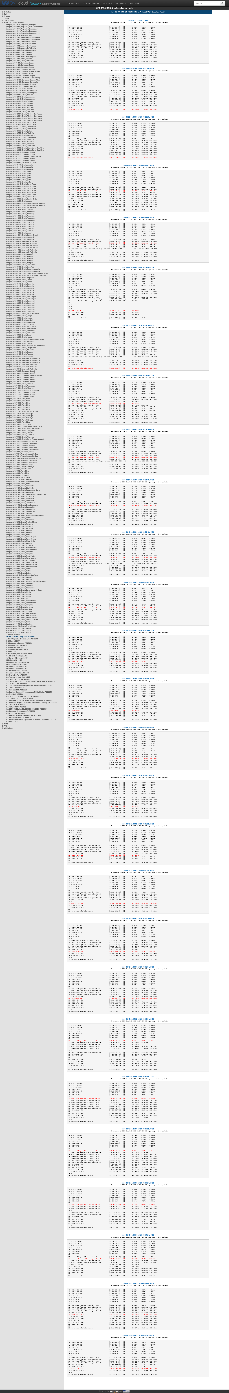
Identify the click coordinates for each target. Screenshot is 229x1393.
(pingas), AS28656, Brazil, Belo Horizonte (21, 562)
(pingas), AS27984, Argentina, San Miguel (21, 460)
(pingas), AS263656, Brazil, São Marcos (21, 207)
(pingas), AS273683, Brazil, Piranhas (20, 437)
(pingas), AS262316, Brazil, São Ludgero (21, 90)
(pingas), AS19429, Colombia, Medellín (20, 69)
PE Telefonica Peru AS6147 (16, 675)
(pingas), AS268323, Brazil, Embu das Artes (22, 313)
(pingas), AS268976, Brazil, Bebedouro (20, 330)
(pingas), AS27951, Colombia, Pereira (20, 452)
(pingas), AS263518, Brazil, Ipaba (18, 171)
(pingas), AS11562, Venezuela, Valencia (21, 48)
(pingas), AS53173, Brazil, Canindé (19, 622)
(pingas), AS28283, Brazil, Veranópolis (20, 560)
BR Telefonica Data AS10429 (17, 649)
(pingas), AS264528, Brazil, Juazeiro (20, 222)
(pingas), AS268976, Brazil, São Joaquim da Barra (25, 339)
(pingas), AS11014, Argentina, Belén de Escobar (24, 27)
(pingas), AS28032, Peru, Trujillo (18, 477)
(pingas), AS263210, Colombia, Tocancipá (22, 163)
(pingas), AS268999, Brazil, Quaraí (19, 343)
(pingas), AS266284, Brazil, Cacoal (19, 279)
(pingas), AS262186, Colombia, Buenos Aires (23, 80)
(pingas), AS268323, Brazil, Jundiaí (19, 320)
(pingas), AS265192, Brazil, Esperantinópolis (23, 269)
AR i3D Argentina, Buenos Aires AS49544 (22, 639)
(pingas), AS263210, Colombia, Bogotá (20, 152)
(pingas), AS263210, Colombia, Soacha (21, 158)
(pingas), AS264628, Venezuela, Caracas (21, 241)
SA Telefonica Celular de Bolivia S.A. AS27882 (23, 715)
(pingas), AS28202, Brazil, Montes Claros (21, 522)
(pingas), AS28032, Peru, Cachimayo (20, 466)
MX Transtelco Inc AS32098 (16, 664)
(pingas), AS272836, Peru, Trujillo (18, 424)
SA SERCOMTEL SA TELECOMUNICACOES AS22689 (26, 709)
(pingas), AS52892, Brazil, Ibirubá (18, 592)
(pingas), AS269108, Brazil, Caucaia (19, 352)
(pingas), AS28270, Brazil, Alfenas (19, 543)
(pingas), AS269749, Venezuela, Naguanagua (23, 358)
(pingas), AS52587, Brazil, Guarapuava (20, 588)
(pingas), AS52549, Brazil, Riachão (19, 579)
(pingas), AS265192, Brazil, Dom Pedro (21, 265)
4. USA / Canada (8, 20)
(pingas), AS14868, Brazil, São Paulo (20, 61)
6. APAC (5, 724)
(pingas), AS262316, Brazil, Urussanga (20, 97)
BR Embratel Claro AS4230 (16, 645)
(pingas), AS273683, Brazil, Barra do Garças (23, 428)
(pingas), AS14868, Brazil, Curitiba (19, 52)
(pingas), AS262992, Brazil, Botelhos (20, 139)
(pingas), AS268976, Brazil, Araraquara (21, 328)
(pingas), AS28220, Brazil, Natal (18, 534)
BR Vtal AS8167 (12, 651)
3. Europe (5, 18)
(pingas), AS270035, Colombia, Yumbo (20, 377)
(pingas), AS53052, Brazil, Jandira (19, 609)
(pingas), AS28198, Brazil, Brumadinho (20, 507)
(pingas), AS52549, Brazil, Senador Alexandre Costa (26, 581)
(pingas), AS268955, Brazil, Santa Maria (21, 326)
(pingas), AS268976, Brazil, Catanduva (20, 333)
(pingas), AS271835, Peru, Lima (18, 398)
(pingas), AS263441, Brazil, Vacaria (19, 165)
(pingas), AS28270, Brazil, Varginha (19, 551)
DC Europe (72, 3)
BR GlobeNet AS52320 (14, 647)
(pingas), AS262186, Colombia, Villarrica (21, 86)
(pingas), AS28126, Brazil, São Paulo (20, 486)
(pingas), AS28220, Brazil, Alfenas (19, 530)
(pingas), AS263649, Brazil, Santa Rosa (21, 184)
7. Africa (5, 726)
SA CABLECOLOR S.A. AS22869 (18, 679)
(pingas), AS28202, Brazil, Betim (18, 517)
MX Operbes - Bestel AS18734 (17, 662)
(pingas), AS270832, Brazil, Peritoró (19, 384)
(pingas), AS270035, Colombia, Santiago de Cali (24, 375)
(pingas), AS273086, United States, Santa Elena (24, 426)
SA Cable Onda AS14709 (15, 687)
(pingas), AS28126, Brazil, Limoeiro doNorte (22, 481)
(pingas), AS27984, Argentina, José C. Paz (22, 454)
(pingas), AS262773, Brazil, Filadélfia (20, 133)
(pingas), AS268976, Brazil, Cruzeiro (20, 335)
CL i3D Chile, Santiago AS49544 (18, 656)
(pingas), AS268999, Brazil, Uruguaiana (21, 347)
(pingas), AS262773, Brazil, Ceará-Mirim (21, 126)
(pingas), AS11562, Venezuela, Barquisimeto (23, 37)
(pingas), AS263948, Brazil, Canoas (19, 209)
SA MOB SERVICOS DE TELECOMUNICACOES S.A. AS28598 (29, 700)
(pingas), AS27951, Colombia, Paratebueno (22, 449)
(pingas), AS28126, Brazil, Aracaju (19, 479)
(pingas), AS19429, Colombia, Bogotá (20, 63)
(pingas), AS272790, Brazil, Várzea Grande (22, 411)
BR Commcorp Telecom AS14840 (19, 643)
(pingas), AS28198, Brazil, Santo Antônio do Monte (25, 515)
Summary (134, 3)
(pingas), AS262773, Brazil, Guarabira (20, 135)
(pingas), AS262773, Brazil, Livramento (21, 137)
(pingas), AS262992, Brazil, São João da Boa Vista (25, 148)
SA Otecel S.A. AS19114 (15, 704)
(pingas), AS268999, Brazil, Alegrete (20, 341)
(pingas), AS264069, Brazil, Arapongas (20, 211)
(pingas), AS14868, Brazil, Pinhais (19, 58)
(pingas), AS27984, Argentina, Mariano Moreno (23, 458)
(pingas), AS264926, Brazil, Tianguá (19, 254)
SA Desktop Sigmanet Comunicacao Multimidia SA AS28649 (29, 692)
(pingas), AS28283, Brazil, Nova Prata (20, 556)
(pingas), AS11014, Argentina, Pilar (19, 35)
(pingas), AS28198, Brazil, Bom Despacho (22, 505)
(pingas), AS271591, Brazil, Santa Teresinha (22, 390)
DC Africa (120, 3)
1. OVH (4, 14)
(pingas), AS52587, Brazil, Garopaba (20, 585)
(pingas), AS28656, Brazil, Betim (18, 568)
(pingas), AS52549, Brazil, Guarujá (19, 577)
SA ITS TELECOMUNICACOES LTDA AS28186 (23, 696)
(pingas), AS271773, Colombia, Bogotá (20, 392)
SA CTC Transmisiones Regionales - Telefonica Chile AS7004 (29, 685)
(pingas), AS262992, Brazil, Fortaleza (20, 141)
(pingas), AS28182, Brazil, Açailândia (20, 492)
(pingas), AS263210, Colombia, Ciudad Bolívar (23, 156)
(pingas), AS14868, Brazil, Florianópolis (21, 56)
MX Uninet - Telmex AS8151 (16, 666)
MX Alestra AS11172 (14, 660)
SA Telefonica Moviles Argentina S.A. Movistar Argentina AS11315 (31, 719)
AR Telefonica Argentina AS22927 (22, 636)
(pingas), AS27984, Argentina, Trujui (19, 464)
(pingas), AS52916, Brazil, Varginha (19, 605)
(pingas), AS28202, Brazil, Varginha (19, 528)
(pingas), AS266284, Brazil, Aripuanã (20, 277)
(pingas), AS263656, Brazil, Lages (19, 201)
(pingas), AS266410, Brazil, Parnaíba (20, 290)
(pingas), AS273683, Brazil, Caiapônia (20, 430)
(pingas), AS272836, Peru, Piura (18, 422)
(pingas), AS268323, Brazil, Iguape (19, 316)
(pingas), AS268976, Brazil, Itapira (19, 337)
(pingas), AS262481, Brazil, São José (20, 107)
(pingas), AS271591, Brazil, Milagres (20, 388)
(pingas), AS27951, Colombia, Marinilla (20, 445)
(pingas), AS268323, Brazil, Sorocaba (20, 324)
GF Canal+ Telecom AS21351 (17, 658)
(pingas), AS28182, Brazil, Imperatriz (20, 496)
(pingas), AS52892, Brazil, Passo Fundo (21, 600)
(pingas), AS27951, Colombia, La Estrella (21, 443)
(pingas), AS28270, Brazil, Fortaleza (19, 545)
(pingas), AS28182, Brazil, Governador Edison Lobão (26, 494)
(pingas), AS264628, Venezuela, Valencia (21, 250)
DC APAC (107, 3)
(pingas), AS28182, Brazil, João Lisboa (20, 503)
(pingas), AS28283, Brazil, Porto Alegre (21, 558)
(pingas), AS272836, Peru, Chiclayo (19, 418)
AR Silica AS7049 (13, 634)
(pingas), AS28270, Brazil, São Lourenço (21, 549)
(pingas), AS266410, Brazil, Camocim (20, 284)
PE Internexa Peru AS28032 (16, 670)
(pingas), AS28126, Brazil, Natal (18, 483)
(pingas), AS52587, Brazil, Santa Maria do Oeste (24, 590)
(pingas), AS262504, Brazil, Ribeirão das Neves (24, 114)
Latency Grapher (45, 3)
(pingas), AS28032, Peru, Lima (17, 471)
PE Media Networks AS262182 (17, 673)
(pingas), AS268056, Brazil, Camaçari (20, 301)
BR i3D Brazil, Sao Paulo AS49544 (19, 653)
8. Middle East (7, 728)
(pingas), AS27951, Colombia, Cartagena (21, 441)
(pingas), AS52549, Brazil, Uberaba (19, 583)
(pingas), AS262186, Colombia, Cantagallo (22, 82)
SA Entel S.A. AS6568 (14, 694)
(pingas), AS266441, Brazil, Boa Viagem (21, 296)
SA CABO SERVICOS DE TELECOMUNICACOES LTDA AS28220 (30, 681)
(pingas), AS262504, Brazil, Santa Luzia (21, 122)
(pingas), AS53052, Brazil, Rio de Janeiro (21, 613)
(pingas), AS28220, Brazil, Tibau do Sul (20, 541)
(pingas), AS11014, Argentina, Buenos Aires (22, 29)
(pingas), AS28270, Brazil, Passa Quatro (21, 547)
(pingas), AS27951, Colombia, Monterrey (21, 447)
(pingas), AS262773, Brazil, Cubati (19, 131)
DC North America (90, 3)
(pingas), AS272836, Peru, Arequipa (19, 413)
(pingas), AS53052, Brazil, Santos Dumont (22, 619)
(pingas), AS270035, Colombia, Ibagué (20, 371)
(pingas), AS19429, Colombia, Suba (19, 73)
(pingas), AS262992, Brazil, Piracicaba (20, 146)
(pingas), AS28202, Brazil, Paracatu (19, 524)
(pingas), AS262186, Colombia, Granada (21, 84)
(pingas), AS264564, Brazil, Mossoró (20, 237)
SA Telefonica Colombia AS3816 (18, 717)
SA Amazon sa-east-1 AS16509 (18, 677)
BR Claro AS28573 (13, 641)
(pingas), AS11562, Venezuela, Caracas (21, 41)
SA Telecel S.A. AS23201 (15, 713)
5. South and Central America (13, 22)
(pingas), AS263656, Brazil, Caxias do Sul (21, 197)
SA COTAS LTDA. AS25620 (16, 683)
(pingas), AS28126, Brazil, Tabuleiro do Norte (23, 490)
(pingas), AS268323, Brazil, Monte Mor (20, 322)
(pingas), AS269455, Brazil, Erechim (19, 356)
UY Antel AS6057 (12, 721)
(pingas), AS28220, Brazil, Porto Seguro (21, 537)
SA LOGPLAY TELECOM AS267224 (19, 698)
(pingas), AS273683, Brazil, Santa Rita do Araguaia (25, 439)
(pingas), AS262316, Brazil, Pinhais (19, 88)
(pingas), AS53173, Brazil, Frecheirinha (21, 626)
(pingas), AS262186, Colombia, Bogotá (20, 75)
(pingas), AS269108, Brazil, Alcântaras (20, 350)
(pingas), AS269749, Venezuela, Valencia (21, 364)
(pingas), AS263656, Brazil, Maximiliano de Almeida (25, 203)
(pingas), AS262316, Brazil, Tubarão (19, 95)
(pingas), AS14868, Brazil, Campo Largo (21, 50)
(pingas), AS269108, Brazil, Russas (19, 354)
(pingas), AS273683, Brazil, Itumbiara (20, 435)
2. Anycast (6, 16)
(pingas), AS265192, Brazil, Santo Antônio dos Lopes (26, 275)
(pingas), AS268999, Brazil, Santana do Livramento (25, 345)
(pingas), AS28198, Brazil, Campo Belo (20, 509)
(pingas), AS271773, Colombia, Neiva (20, 396)
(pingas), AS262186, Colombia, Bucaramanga (23, 78)
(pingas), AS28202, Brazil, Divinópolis (20, 520)
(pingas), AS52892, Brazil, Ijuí (17, 598)
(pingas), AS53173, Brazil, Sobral (18, 630)
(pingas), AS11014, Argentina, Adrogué (21, 24)
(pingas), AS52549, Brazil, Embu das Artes (22, 575)
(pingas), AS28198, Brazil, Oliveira (19, 513)
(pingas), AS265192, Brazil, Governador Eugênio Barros (27, 273)
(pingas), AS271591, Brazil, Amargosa (20, 386)
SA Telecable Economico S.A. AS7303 (20, 711)
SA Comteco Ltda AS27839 (16, 690)
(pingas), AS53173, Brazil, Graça (18, 628)
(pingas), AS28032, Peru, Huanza (18, 469)
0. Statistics (6, 12)
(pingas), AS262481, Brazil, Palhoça (19, 101)
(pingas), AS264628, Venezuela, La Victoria (22, 245)
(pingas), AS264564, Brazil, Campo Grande (22, 235)
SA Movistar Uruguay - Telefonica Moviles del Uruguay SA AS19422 (31, 702)
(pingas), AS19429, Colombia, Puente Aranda (23, 71)
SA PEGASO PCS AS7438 (16, 707)
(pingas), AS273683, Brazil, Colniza (19, 432)
